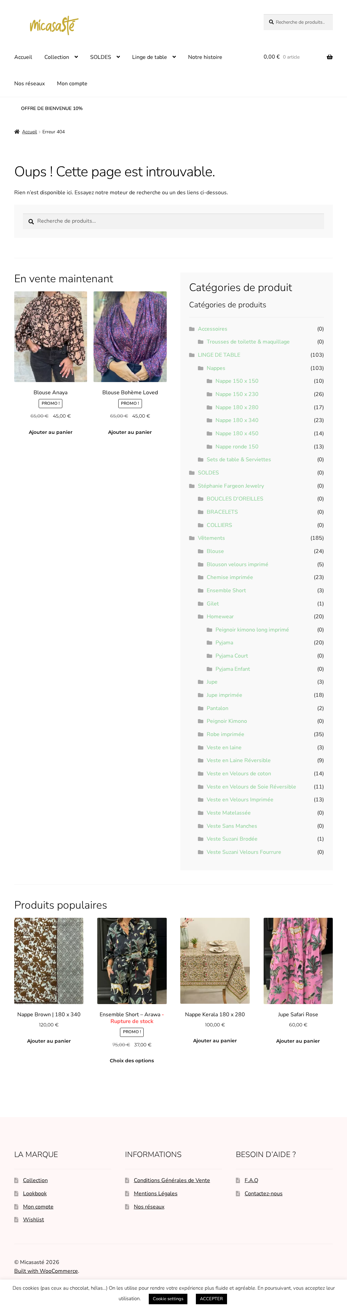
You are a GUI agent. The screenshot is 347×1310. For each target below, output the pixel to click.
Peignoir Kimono (227, 721)
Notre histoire (205, 57)
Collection (56, 57)
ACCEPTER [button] (211, 1299)
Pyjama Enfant (233, 669)
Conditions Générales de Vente (172, 1180)
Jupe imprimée (224, 695)
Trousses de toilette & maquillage (248, 342)
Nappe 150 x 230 (237, 394)
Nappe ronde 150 (237, 446)
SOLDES (100, 57)
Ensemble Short (226, 590)
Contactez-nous (264, 1193)
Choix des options (132, 1061)
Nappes (216, 368)
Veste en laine (224, 747)
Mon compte (72, 83)
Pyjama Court (232, 656)
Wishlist (33, 1219)
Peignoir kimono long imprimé (252, 630)
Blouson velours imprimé (237, 564)
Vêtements (211, 538)
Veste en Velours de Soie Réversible (251, 787)
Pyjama (224, 642)
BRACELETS (222, 512)
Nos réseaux (29, 83)
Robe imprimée (225, 734)
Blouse (215, 551)
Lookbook (35, 1193)
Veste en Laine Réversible (239, 760)
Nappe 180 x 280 (237, 407)
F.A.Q (251, 1180)
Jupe (212, 682)
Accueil (23, 57)
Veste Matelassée (229, 813)
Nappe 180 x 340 (237, 420)
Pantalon (217, 708)
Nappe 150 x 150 (237, 381)
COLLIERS (219, 525)
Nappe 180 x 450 (237, 433)
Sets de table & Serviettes (239, 459)
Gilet (213, 603)
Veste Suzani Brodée (232, 839)
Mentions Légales (156, 1193)
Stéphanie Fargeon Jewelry (231, 486)
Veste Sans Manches (232, 826)
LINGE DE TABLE (219, 355)
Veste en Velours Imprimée (240, 799)
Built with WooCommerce (46, 1271)
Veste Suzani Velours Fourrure (244, 852)
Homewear (220, 616)
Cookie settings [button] (168, 1299)
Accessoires (212, 329)
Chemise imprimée (230, 577)
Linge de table (149, 57)
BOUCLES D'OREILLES (235, 499)
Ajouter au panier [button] (51, 432)
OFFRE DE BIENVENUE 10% (52, 108)
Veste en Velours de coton (239, 773)
